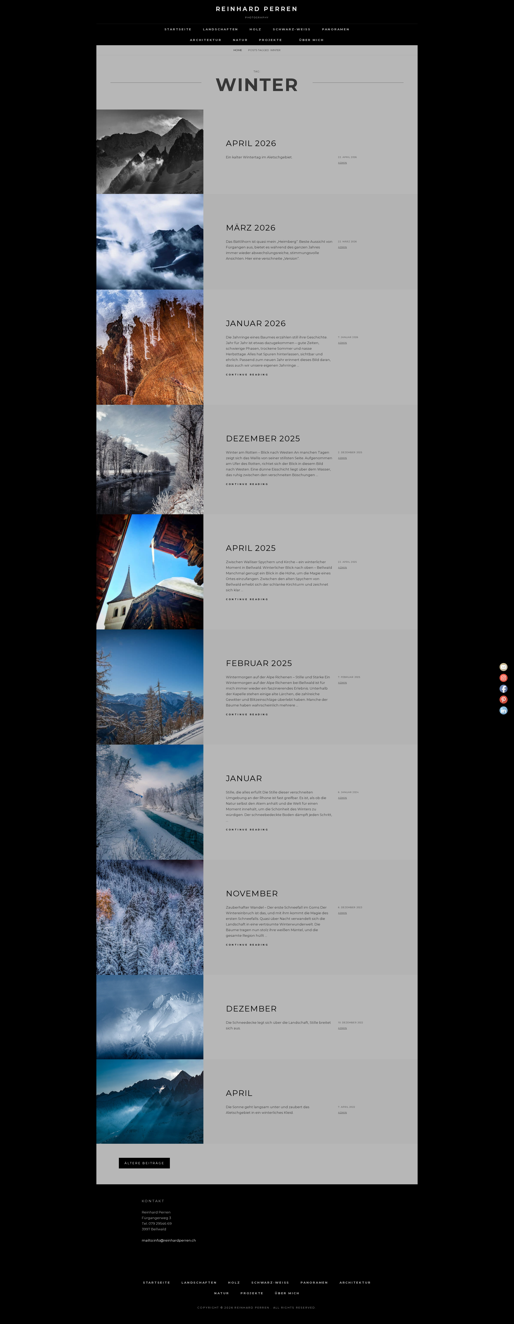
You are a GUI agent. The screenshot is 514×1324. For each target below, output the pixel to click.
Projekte (270, 40)
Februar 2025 (259, 663)
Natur (240, 40)
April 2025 (251, 548)
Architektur (205, 40)
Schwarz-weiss (292, 29)
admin (342, 162)
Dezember (251, 1008)
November (252, 893)
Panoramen (336, 29)
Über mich (311, 40)
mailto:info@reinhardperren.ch (169, 1240)
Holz (256, 29)
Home (238, 50)
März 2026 (251, 228)
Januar (244, 778)
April (239, 1093)
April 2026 (251, 143)
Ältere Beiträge (144, 1163)
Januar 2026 (256, 323)
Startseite (178, 29)
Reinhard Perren (257, 9)
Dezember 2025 (263, 438)
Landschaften (220, 29)
